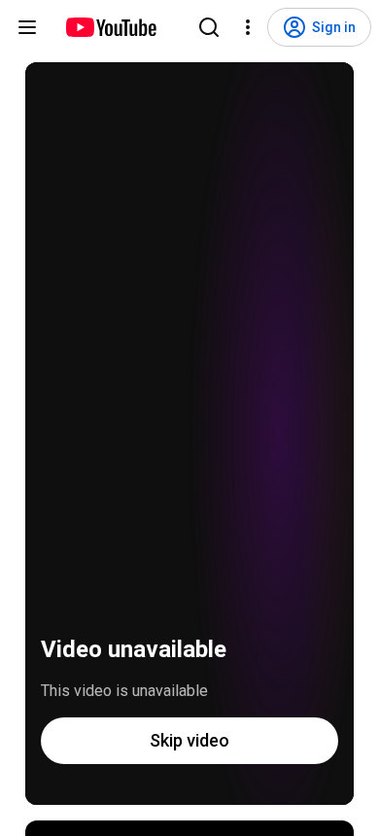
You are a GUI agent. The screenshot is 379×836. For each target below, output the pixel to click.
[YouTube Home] (110, 27)
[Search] (209, 27)
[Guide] (27, 27)
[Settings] (247, 27)
